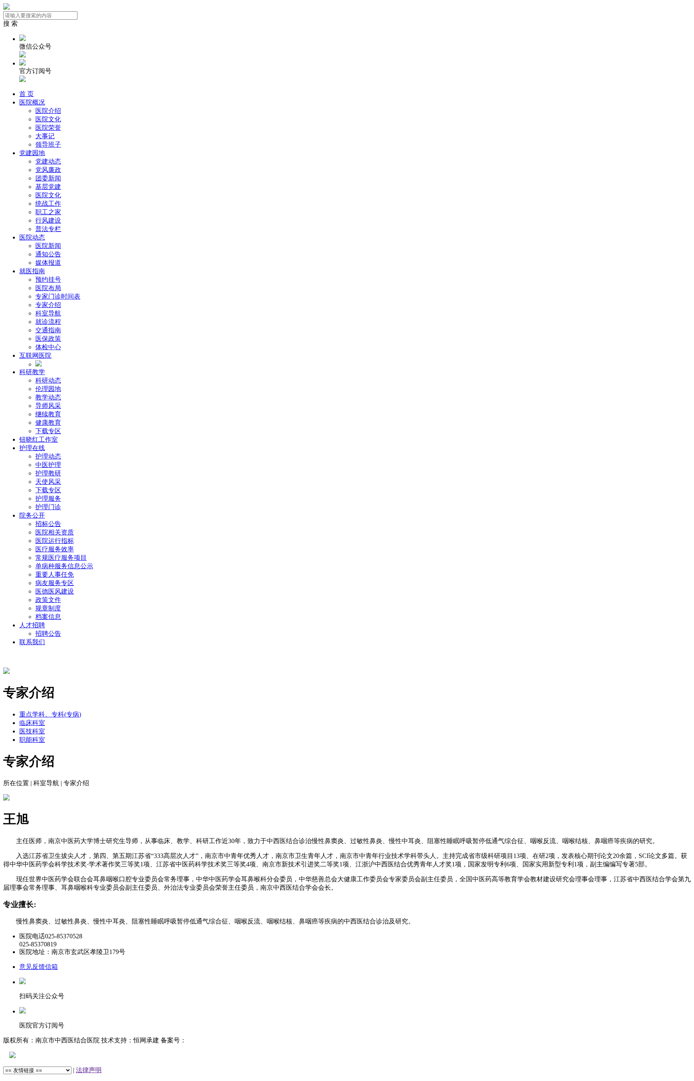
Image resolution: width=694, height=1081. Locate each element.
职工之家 (48, 212)
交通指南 (48, 330)
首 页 (26, 93)
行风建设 (48, 220)
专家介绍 (48, 304)
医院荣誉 (48, 127)
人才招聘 (32, 625)
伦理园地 (48, 388)
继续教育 (48, 414)
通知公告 (48, 254)
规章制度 (48, 608)
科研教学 (32, 372)
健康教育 (48, 422)
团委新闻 (48, 178)
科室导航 (48, 313)
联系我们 (32, 642)
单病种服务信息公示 (64, 566)
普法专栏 (48, 228)
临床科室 (32, 722)
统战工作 (48, 203)
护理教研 (48, 473)
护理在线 (32, 447)
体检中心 (48, 347)
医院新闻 (48, 245)
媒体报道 (48, 262)
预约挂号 (48, 279)
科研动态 (48, 380)
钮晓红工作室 (38, 439)
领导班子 (48, 144)
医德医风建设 (54, 591)
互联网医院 (35, 355)
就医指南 (32, 271)
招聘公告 (48, 633)
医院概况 (32, 102)
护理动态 (48, 456)
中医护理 (48, 464)
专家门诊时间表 (57, 296)
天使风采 (48, 481)
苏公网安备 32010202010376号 (58, 1055)
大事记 (45, 136)
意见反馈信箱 (38, 966)
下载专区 (48, 431)
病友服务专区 (54, 582)
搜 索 (10, 23)
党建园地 (32, 152)
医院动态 (32, 237)
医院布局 (48, 288)
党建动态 (48, 161)
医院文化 (48, 119)
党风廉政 (48, 169)
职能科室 (32, 739)
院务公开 (32, 515)
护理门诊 (48, 507)
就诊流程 (48, 321)
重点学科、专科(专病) (50, 714)
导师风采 (48, 405)
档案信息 (48, 616)
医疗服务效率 (54, 549)
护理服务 (48, 498)
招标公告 (48, 523)
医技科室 (32, 731)
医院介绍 (48, 110)
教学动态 (48, 397)
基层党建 (48, 186)
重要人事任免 (54, 574)
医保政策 (48, 338)
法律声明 (89, 1070)
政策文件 (48, 599)
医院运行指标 (54, 540)
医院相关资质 (54, 532)
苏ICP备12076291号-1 (216, 1040)
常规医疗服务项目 (61, 557)
